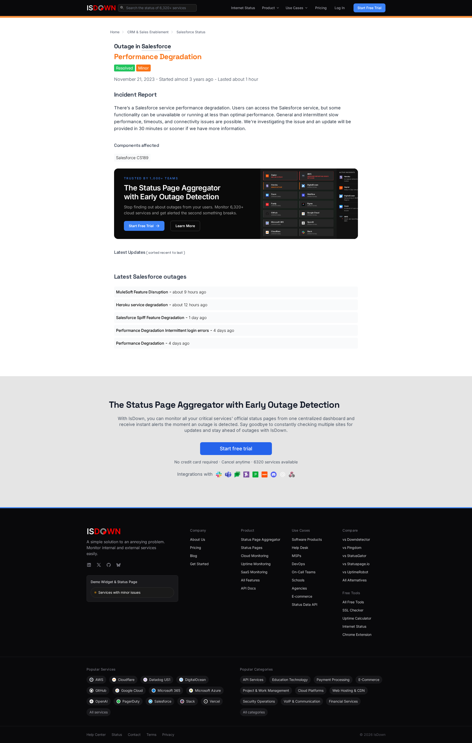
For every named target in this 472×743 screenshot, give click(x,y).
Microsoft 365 (169, 690)
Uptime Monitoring (256, 564)
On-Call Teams (303, 572)
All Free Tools (353, 602)
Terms (151, 734)
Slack (190, 701)
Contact (134, 734)
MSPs (296, 556)
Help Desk (300, 547)
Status (117, 734)
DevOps (298, 564)
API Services (253, 679)
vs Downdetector (356, 539)
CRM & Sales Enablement (148, 32)
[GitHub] (108, 564)
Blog (193, 556)
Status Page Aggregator (260, 539)
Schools (298, 580)
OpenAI (101, 701)
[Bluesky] (118, 564)
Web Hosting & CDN (348, 690)
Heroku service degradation (142, 304)
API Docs (248, 588)
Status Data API (304, 604)
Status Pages (251, 547)
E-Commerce (368, 679)
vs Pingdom (351, 547)
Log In (340, 8)
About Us (197, 539)
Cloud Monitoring (254, 556)
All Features (250, 580)
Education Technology (290, 679)
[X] (98, 564)
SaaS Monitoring (254, 572)
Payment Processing (333, 679)
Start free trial (236, 449)
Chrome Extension (356, 634)
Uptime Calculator (356, 618)
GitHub (100, 690)
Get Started (199, 564)
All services (98, 712)
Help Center (96, 734)
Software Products (307, 539)
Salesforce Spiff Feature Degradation (150, 317)
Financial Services (343, 701)
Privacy (168, 734)
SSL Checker (352, 610)
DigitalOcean (195, 679)
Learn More (185, 226)
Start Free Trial (369, 8)
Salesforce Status (191, 32)
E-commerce (302, 596)
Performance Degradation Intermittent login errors (162, 330)
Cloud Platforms (311, 690)
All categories (254, 712)
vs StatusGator (354, 556)
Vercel (215, 701)
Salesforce (156, 46)
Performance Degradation (140, 343)
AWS (99, 679)
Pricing (321, 8)
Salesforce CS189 (132, 157)
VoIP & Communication (302, 701)
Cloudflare (126, 679)
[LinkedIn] (89, 564)
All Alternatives (354, 580)
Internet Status (243, 8)
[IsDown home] (101, 8)
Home (114, 32)
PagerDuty (131, 701)
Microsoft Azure (208, 690)
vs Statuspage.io (355, 564)
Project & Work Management (266, 690)
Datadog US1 (159, 679)
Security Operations (259, 701)
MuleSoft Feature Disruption (142, 291)
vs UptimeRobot (355, 572)
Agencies (299, 588)
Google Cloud (132, 690)
